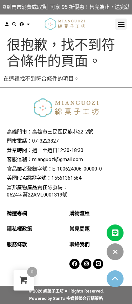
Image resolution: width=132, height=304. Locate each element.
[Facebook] (74, 264)
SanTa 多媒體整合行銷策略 (78, 298)
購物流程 (79, 213)
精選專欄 (17, 213)
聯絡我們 (79, 244)
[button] (121, 24)
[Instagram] (86, 264)
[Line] (98, 264)
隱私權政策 (19, 229)
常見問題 (79, 229)
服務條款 (17, 244)
